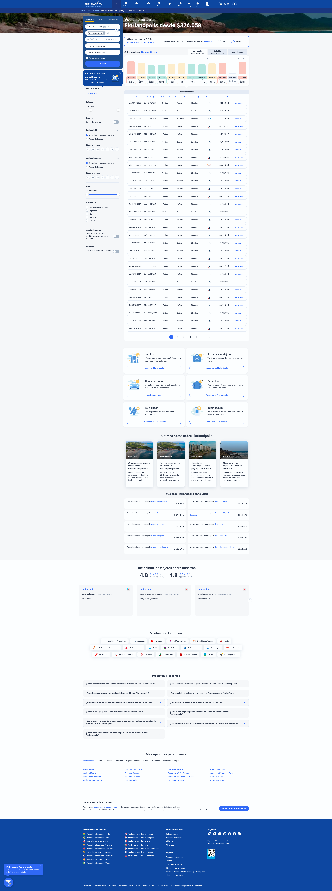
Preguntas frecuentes (174, 857)
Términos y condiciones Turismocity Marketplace (185, 872)
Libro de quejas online (174, 875)
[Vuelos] (93, 4)
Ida (100, 19)
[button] (234, 4)
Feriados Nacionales (174, 838)
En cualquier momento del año (101, 135)
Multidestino (113, 19)
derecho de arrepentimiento (106, 807)
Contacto (170, 861)
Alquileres (170, 845)
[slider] (90, 110)
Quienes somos (172, 834)
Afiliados (169, 841)
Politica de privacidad (174, 864)
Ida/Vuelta (90, 19)
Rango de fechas (96, 139)
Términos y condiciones (175, 868)
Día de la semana (93, 145)
